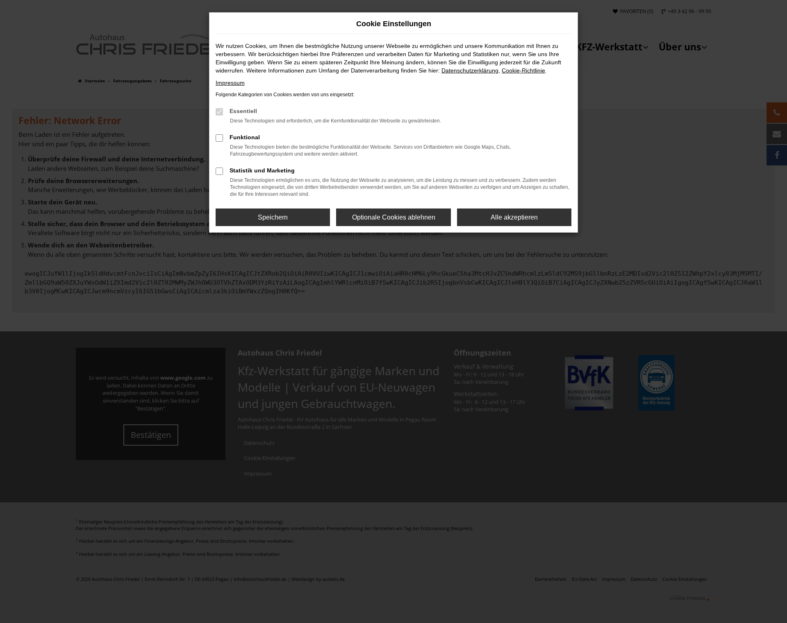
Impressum (230, 82)
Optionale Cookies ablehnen (393, 217)
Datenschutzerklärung (469, 70)
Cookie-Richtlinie (523, 70)
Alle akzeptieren (514, 217)
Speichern (273, 217)
